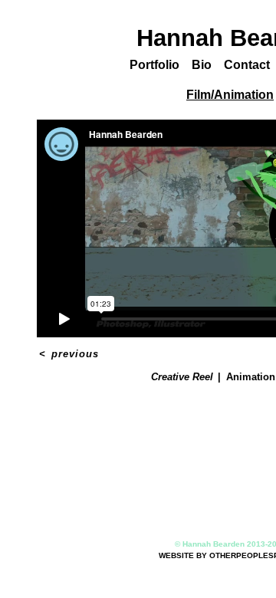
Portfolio (156, 65)
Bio (204, 65)
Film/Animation (230, 94)
